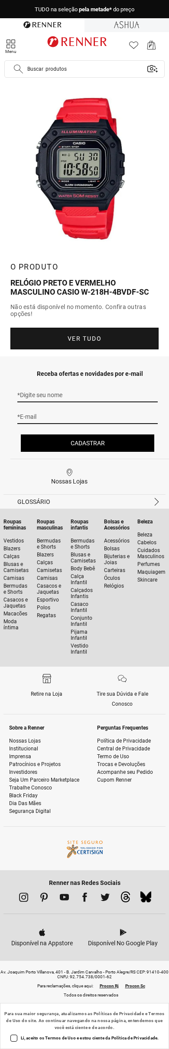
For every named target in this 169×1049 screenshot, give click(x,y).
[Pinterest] (44, 899)
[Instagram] (23, 899)
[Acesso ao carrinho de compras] (151, 47)
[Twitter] (105, 899)
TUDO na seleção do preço (84, 9)
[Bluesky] (145, 899)
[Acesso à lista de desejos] (133, 47)
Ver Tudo (84, 338)
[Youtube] (64, 899)
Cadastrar (88, 443)
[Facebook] (84, 899)
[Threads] (125, 899)
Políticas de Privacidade (119, 1013)
